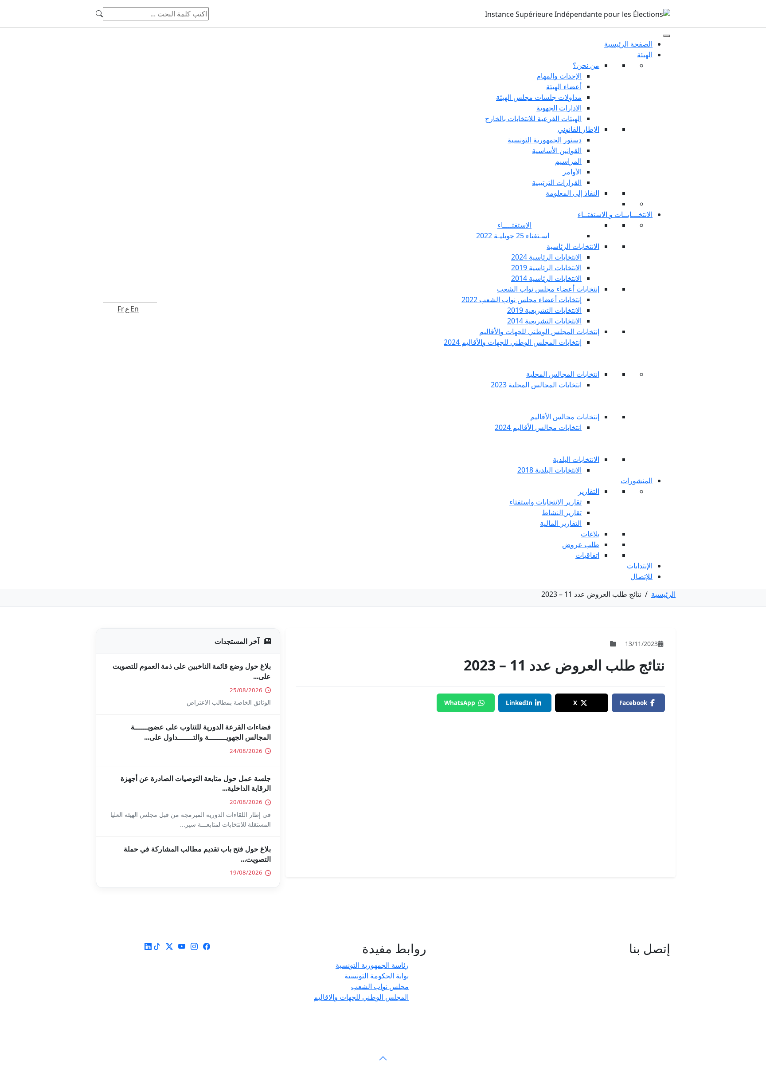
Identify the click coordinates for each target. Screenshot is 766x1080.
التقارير (588, 491)
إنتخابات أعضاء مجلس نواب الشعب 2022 (521, 299)
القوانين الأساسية (557, 150)
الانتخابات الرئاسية (573, 246)
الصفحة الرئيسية (628, 44)
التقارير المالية (561, 523)
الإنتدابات (640, 566)
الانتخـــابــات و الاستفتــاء (615, 214)
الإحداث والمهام (559, 76)
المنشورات (637, 480)
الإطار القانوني (578, 129)
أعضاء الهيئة (564, 86)
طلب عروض (580, 544)
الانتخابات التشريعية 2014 (544, 321)
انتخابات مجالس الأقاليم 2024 (538, 427)
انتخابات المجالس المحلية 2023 (536, 385)
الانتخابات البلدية (576, 459)
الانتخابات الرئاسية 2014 (546, 278)
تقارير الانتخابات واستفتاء (545, 502)
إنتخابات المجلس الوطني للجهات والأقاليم (539, 331)
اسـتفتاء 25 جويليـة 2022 (512, 235)
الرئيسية (663, 594)
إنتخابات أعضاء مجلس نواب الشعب (548, 289)
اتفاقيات (587, 555)
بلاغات (590, 534)
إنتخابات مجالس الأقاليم (564, 417)
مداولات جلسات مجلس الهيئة (539, 97)
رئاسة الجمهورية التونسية (372, 965)
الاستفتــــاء (514, 225)
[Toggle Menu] (666, 36)
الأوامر (572, 172)
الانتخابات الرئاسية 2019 (546, 267)
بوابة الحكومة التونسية (376, 976)
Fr (120, 309)
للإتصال (641, 576)
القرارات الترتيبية (557, 182)
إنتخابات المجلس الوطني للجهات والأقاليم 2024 (513, 342)
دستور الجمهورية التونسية (545, 140)
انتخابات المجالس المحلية (562, 374)
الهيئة (645, 54)
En (134, 309)
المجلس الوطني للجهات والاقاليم (361, 997)
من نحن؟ (586, 65)
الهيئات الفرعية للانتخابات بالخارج (533, 118)
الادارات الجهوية (559, 108)
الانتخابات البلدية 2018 (549, 470)
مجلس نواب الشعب (380, 986)
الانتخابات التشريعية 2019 (544, 310)
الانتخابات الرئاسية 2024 (546, 257)
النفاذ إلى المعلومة (572, 193)
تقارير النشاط (562, 512)
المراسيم (568, 161)
